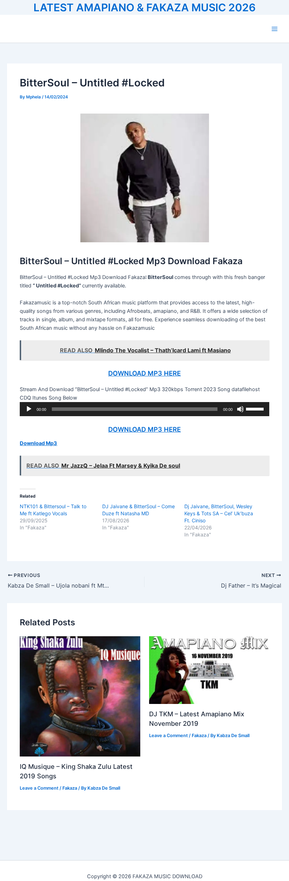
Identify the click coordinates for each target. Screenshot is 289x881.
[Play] (28, 409)
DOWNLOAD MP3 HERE (144, 373)
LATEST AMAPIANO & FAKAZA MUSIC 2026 (144, 7)
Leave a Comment (39, 788)
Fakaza (69, 788)
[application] (144, 409)
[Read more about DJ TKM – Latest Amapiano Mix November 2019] (209, 670)
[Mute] (240, 409)
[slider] (256, 408)
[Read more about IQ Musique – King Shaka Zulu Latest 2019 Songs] (80, 696)
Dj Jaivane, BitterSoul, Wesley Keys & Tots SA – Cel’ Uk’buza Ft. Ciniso (218, 513)
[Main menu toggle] (274, 29)
